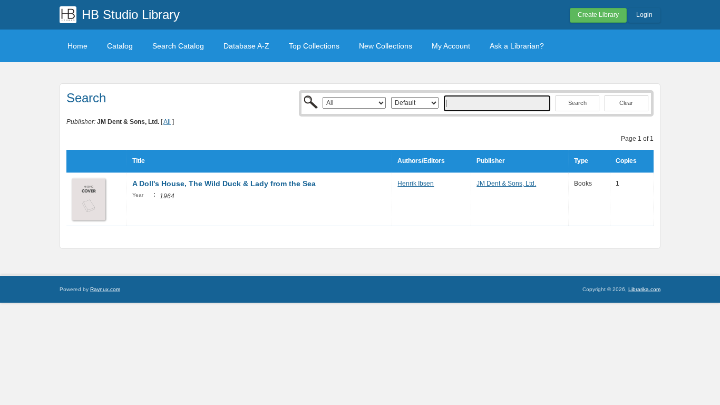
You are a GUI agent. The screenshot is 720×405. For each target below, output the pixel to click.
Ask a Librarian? (517, 46)
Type (581, 161)
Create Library (598, 14)
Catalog (120, 46)
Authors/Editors (421, 161)
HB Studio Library (131, 14)
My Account (451, 46)
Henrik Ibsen (415, 183)
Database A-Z (246, 46)
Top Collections (314, 46)
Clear (626, 103)
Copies (626, 161)
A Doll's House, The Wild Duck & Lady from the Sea (224, 183)
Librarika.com (644, 289)
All (167, 122)
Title (138, 161)
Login (644, 14)
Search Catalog (178, 46)
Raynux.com (105, 289)
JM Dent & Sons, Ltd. (506, 183)
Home (77, 46)
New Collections (385, 46)
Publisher (490, 161)
